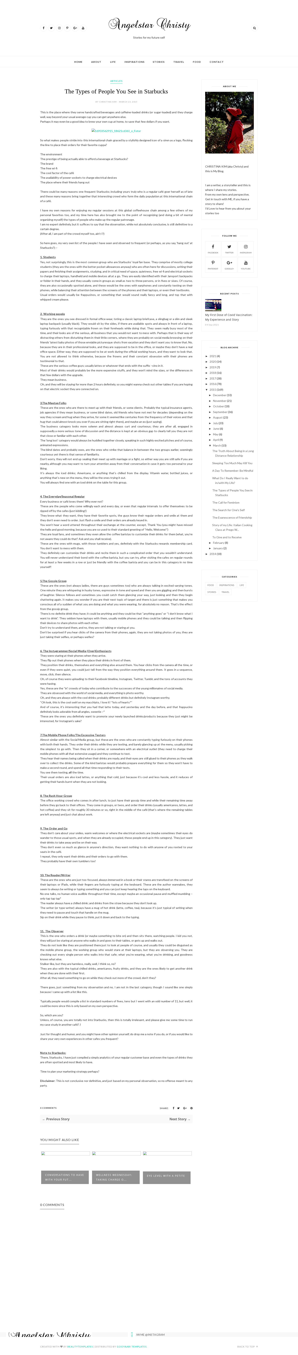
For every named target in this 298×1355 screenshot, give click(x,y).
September (220, 412)
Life (113, 61)
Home (78, 61)
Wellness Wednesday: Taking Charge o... (114, 1177)
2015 (213, 389)
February (218, 542)
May (215, 434)
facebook (213, 252)
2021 (213, 356)
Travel (178, 61)
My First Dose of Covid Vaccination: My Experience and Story (228, 317)
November (219, 400)
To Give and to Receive (227, 537)
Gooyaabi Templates (132, 1346)
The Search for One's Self (228, 510)
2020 (213, 361)
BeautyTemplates (80, 1346)
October (218, 406)
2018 (213, 372)
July (215, 423)
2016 (213, 384)
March (217, 445)
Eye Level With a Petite (166, 1176)
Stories (159, 61)
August (218, 417)
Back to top (246, 1346)
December (219, 395)
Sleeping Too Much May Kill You (232, 463)
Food (197, 61)
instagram (246, 252)
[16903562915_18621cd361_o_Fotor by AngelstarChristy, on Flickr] (116, 131)
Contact (217, 61)
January (218, 548)
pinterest (213, 268)
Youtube (246, 268)
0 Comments (48, 1108)
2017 (213, 378)
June (216, 428)
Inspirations (134, 61)
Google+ (229, 268)
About (96, 61)
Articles (116, 80)
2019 (213, 367)
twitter (229, 252)
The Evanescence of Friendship (232, 517)
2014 (213, 554)
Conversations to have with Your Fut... (64, 1177)
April (216, 439)
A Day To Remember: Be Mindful (232, 470)
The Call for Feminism (225, 502)
